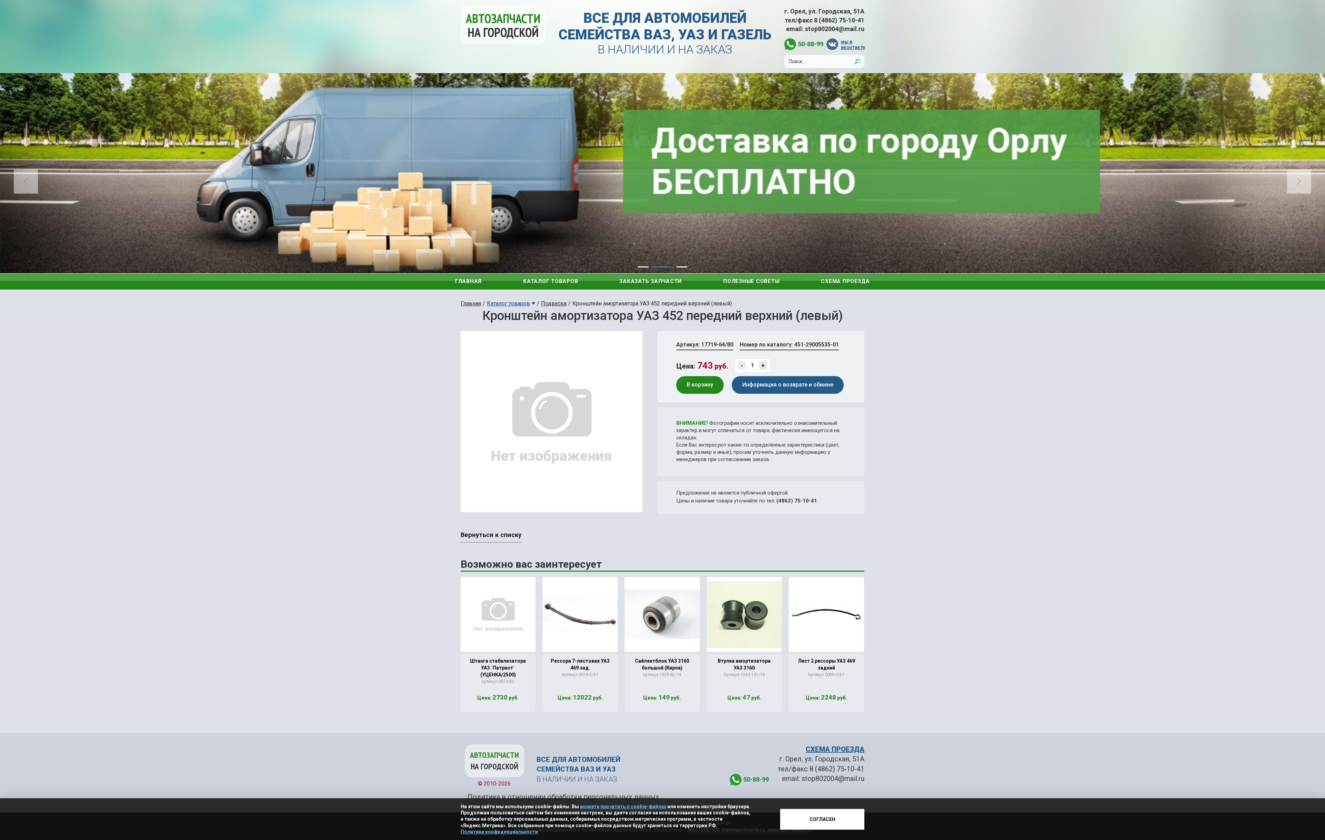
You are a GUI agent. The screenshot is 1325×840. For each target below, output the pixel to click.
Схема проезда (845, 281)
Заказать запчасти (650, 281)
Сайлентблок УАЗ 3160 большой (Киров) (662, 664)
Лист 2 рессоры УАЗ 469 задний (826, 664)
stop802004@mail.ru (834, 28)
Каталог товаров (550, 281)
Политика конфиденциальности (499, 831)
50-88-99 (810, 44)
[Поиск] (857, 61)
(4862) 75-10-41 (796, 501)
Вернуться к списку (491, 535)
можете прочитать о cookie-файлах (623, 806)
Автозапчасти (503, 25)
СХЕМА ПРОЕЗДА (835, 749)
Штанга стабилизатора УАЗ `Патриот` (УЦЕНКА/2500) (498, 667)
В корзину (700, 384)
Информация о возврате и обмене (787, 384)
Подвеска (554, 303)
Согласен (822, 819)
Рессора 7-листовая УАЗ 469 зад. (580, 664)
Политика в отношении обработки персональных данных (563, 797)
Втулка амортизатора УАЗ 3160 (744, 664)
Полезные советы (751, 281)
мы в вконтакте (852, 44)
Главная (468, 281)
